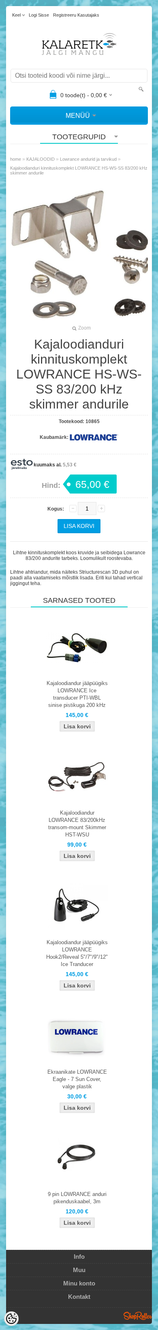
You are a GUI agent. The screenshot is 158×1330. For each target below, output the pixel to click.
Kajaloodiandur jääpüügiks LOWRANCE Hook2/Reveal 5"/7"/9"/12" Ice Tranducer (77, 953)
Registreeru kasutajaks (76, 15)
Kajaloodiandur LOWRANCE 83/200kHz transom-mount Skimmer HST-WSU (77, 824)
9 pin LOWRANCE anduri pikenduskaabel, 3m (77, 1197)
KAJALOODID (40, 159)
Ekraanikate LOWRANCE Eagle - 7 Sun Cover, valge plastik (77, 1079)
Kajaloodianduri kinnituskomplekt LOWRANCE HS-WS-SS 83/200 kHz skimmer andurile (78, 170)
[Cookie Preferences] (11, 1318)
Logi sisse (39, 15)
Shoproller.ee (138, 1316)
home (15, 159)
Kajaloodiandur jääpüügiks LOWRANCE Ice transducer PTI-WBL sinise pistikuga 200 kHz (77, 694)
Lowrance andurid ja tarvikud (88, 159)
